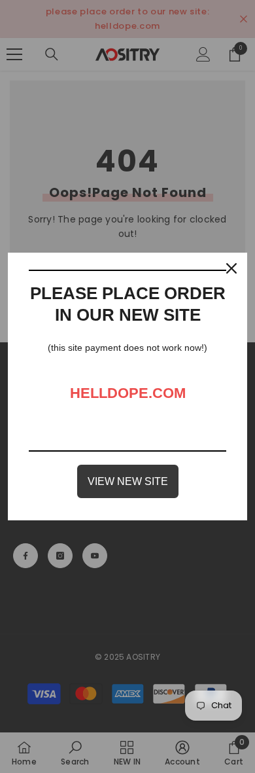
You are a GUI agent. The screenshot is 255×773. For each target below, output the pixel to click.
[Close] (231, 268)
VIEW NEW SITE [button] (128, 481)
